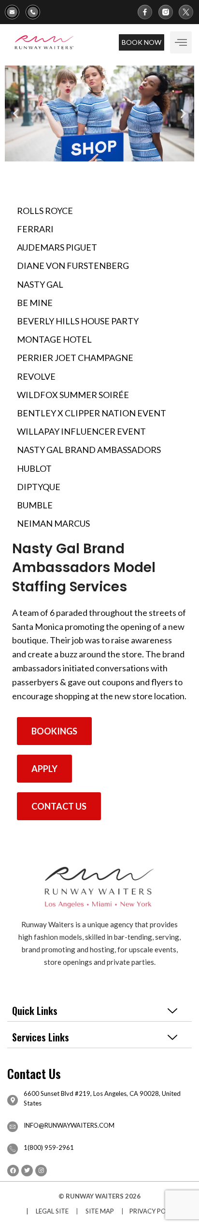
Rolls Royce (45, 210)
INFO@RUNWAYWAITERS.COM (69, 1125)
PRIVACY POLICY (154, 1211)
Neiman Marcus (53, 523)
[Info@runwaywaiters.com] (15, 12)
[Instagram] (41, 1170)
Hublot (34, 468)
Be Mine (35, 302)
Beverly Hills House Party (78, 321)
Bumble (35, 505)
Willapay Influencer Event (81, 431)
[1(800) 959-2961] (36, 12)
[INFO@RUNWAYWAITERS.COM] (12, 1126)
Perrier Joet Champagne (75, 357)
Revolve (36, 376)
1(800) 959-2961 (49, 1147)
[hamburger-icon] (181, 42)
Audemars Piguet (57, 247)
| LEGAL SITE (45, 1211)
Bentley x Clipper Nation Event (91, 413)
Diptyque (38, 486)
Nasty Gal (40, 284)
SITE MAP (99, 1211)
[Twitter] (27, 1170)
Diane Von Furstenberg (73, 265)
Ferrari (35, 229)
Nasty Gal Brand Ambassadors (89, 449)
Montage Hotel (54, 339)
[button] (16, 113)
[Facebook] (13, 1170)
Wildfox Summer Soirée (73, 394)
